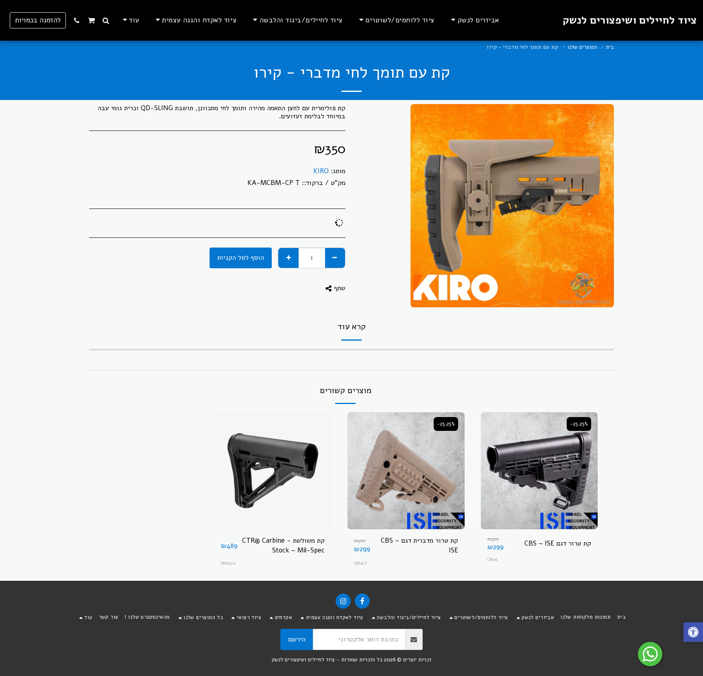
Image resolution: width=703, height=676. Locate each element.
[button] (106, 20)
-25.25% (579, 424)
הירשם (297, 639)
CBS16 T (360, 563)
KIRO (321, 171)
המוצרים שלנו (582, 47)
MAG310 (228, 563)
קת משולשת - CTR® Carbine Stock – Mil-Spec (283, 545)
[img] (539, 470)
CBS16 (492, 559)
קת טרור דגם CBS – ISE (557, 543)
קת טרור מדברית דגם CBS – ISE (419, 545)
